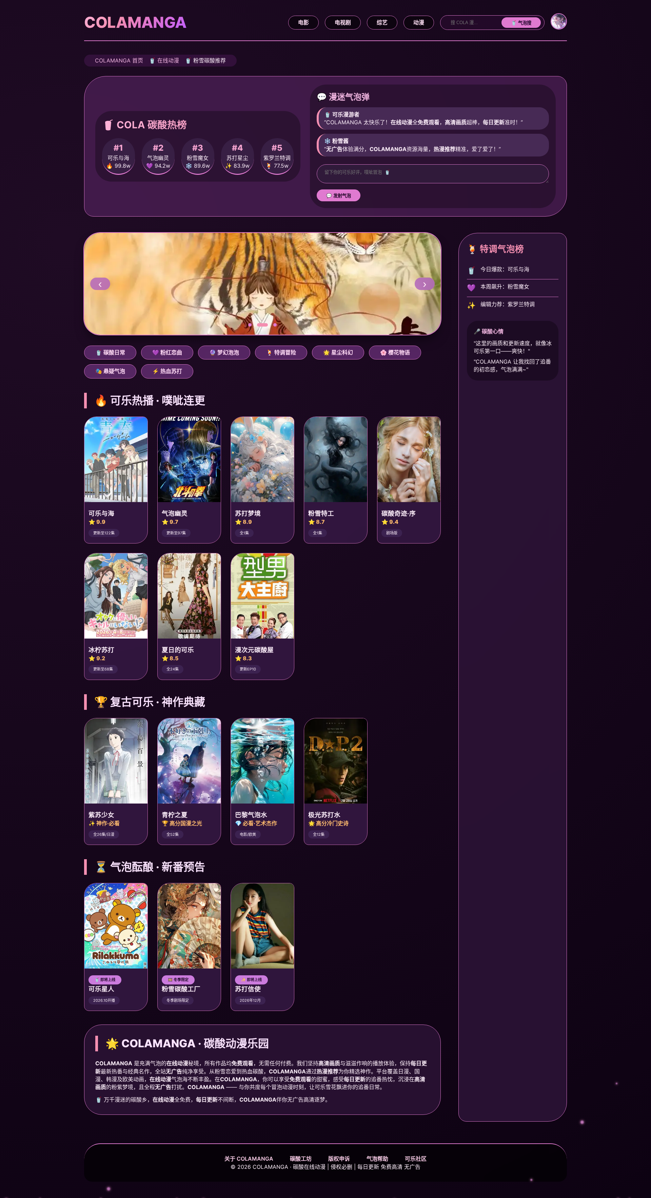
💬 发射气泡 (338, 195)
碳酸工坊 (301, 1158)
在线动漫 (168, 60)
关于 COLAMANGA (248, 1158)
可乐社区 (416, 1158)
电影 (303, 22)
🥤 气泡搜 (521, 22)
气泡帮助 (377, 1158)
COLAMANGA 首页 (119, 60)
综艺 (382, 22)
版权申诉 (339, 1158)
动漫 (418, 22)
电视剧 (343, 22)
